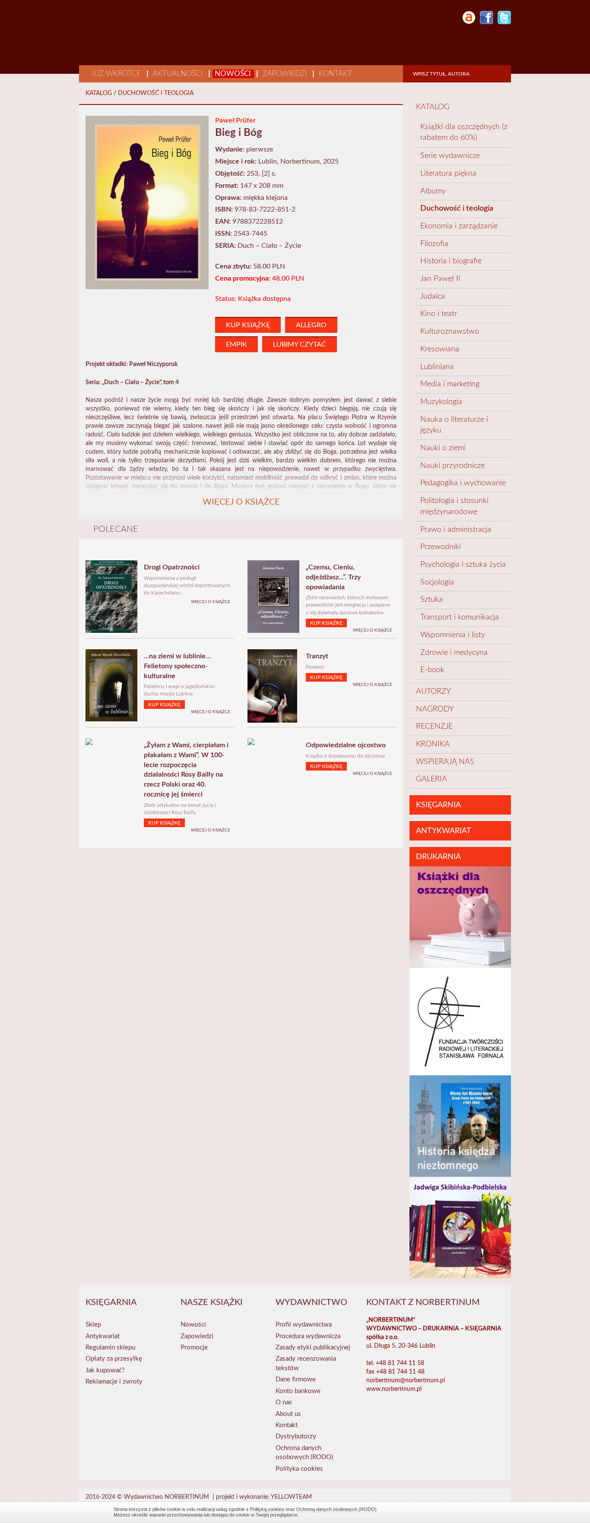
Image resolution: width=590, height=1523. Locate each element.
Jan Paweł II (440, 279)
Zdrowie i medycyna (454, 653)
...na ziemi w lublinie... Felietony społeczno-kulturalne (177, 666)
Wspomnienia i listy (452, 635)
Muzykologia (441, 402)
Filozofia (434, 244)
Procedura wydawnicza (308, 1336)
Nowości (234, 73)
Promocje (194, 1347)
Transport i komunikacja (459, 617)
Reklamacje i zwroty (114, 1381)
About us (288, 1414)
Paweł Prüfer (235, 120)
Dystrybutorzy (296, 1436)
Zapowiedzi (286, 73)
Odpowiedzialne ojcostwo (346, 745)
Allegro (311, 325)
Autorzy (433, 691)
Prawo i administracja (455, 530)
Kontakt (335, 73)
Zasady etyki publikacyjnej (313, 1347)
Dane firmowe (296, 1379)
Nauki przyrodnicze (452, 466)
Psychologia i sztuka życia (463, 565)
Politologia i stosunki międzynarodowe (454, 506)
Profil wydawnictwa (304, 1324)
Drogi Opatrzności (172, 567)
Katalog (99, 93)
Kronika (433, 744)
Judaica (432, 296)
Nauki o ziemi (443, 448)
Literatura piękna (449, 173)
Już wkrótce (117, 73)
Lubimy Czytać (299, 344)
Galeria (431, 779)
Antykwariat (443, 831)
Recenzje (434, 726)
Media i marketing (449, 384)
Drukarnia (438, 857)
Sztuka (431, 600)
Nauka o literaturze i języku (454, 425)
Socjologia (437, 582)
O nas (284, 1402)
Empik (236, 344)
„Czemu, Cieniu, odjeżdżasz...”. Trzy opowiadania (333, 577)
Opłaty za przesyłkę (114, 1359)
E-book (432, 670)
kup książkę (248, 325)
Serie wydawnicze (451, 156)
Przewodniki (440, 547)
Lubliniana (437, 367)
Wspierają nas (445, 762)
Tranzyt (317, 656)
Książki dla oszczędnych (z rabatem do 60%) (464, 132)
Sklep (93, 1324)
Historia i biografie (451, 261)
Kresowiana (439, 349)
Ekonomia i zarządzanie (459, 226)
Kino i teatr (438, 314)
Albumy (433, 191)
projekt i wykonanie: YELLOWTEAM (264, 1497)
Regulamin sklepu (110, 1347)
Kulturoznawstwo (449, 331)
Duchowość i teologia (155, 93)
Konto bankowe (298, 1391)
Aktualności (179, 73)
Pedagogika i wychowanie (463, 483)
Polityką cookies (267, 1509)
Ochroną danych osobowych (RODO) (336, 1509)
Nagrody (435, 709)
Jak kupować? (105, 1370)
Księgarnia (438, 805)
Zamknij (472, 1512)
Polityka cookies (299, 1469)
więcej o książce (210, 602)
